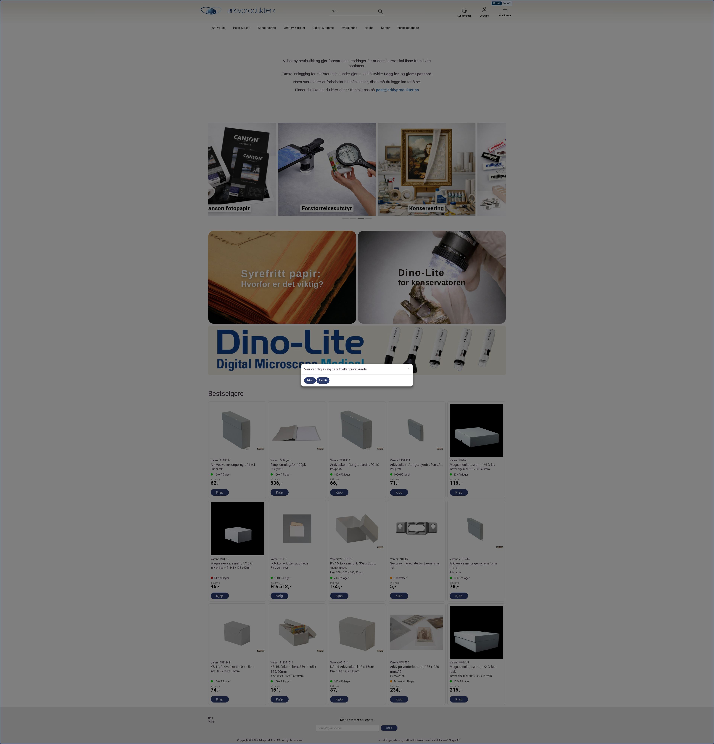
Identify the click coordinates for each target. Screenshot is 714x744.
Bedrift (323, 380)
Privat (310, 380)
